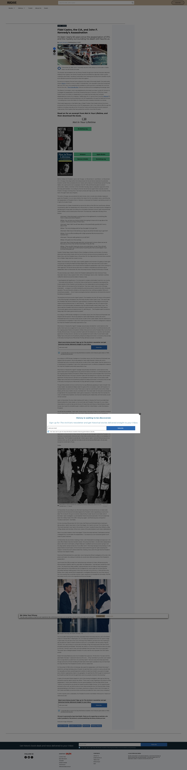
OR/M (95, 763)
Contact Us (96, 755)
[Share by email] (54, 54)
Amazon (83, 154)
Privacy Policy (97, 761)
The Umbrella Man (73, 87)
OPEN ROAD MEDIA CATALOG (65, 766)
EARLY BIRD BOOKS (63, 758)
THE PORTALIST (62, 764)
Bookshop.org (83, 129)
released (105, 96)
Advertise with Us (98, 757)
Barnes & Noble (82, 159)
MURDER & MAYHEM (63, 762)
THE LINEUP (61, 760)
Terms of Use (96, 759)
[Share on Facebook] (54, 48)
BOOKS (64, 25)
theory (64, 83)
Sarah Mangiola (63, 42)
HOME (59, 25)
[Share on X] (54, 51)
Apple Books (101, 154)
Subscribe (178, 2)
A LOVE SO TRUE (62, 756)
